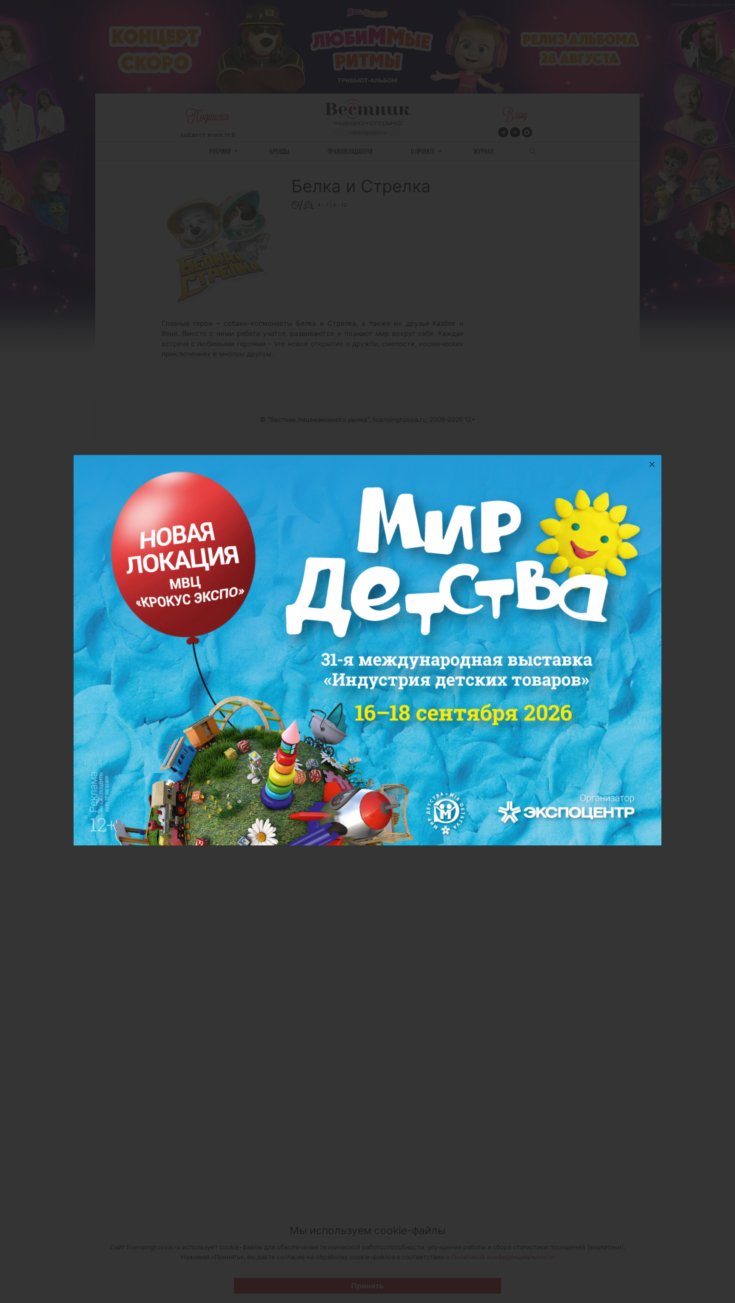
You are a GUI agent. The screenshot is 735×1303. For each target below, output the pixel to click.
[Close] (652, 464)
